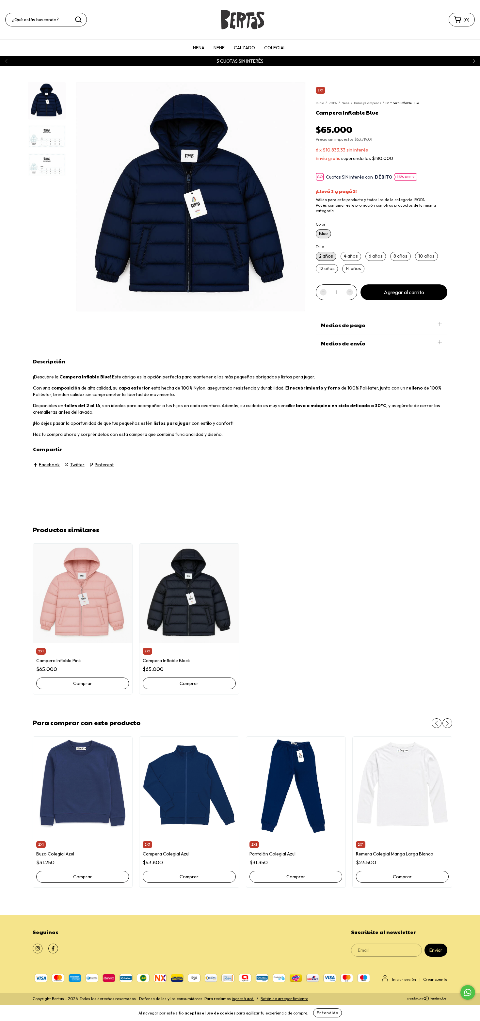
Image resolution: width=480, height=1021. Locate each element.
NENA (198, 48)
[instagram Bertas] (37, 948)
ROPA (332, 103)
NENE (219, 48)
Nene (345, 103)
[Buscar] (78, 19)
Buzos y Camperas (367, 103)
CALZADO (244, 48)
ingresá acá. (243, 998)
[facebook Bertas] (53, 948)
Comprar (82, 683)
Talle (320, 246)
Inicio (320, 103)
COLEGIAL (275, 48)
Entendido (327, 1012)
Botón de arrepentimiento (284, 998)
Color (321, 224)
